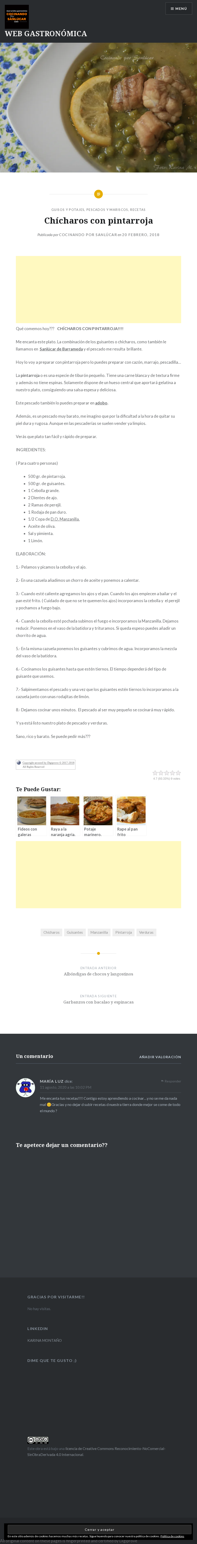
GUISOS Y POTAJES (68, 210)
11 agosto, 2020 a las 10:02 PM (65, 1087)
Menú (181, 8)
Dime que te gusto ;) (52, 1360)
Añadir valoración (160, 1057)
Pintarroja (123, 932)
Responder (173, 1081)
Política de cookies (172, 1536)
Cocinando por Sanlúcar (88, 234)
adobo (101, 402)
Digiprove (128, 1540)
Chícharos (51, 932)
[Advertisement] (98, 289)
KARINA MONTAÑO (44, 1340)
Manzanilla (99, 932)
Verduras (146, 932)
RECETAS (138, 210)
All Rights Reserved (33, 766)
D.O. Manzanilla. (65, 519)
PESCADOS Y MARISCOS (107, 210)
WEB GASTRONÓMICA (46, 33)
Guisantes (75, 932)
